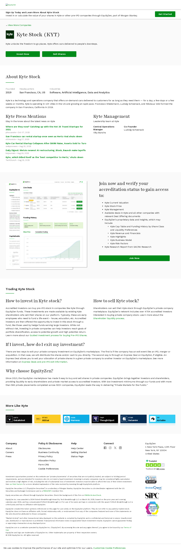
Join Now (134, 258)
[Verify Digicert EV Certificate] (151, 479)
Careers (10, 452)
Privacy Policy (45, 456)
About (9, 448)
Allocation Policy (47, 460)
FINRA (45, 491)
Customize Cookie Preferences (109, 548)
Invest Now (23, 54)
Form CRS (43, 464)
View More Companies (19, 25)
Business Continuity (48, 452)
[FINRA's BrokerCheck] (153, 487)
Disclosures (44, 448)
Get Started (165, 14)
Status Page (77, 456)
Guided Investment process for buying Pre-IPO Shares (58, 335)
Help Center (77, 448)
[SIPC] (152, 495)
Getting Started (79, 452)
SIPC (50, 491)
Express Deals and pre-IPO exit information (44, 361)
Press (8, 456)
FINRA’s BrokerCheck (92, 495)
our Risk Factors (16, 484)
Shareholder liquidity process (108, 318)
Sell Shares (59, 54)
